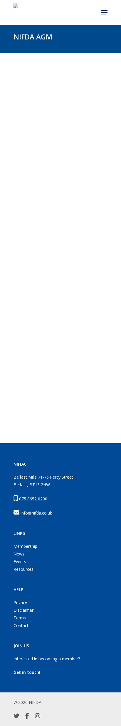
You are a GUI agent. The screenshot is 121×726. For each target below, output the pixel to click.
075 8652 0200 (33, 499)
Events (20, 561)
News (19, 554)
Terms (20, 618)
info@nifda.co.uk (36, 513)
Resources (23, 569)
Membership (25, 546)
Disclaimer (23, 610)
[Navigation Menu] (104, 12)
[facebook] (27, 716)
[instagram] (37, 716)
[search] (93, 12)
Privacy (20, 602)
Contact (21, 625)
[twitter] (16, 716)
